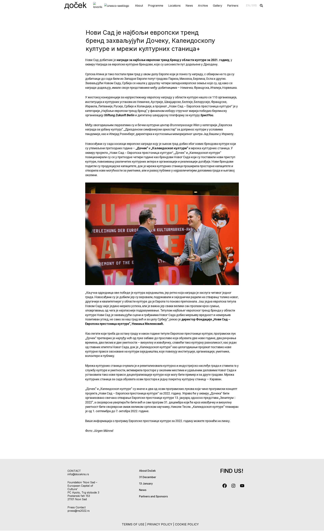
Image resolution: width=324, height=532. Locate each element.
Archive (203, 5)
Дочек (142, 148)
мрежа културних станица (210, 148)
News (189, 5)
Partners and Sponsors (153, 496)
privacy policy (159, 524)
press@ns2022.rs (79, 510)
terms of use (133, 524)
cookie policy (187, 524)
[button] (261, 5)
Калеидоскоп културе (169, 148)
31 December (147, 477)
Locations (174, 5)
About (139, 5)
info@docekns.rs (78, 474)
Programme (155, 5)
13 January (146, 483)
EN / (248, 5)
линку (225, 421)
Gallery (217, 5)
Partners (232, 5)
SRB (254, 5)
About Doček (147, 470)
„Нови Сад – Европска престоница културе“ (200, 106)
